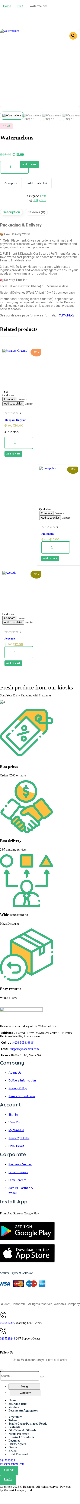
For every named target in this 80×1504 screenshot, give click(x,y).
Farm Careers (17, 1180)
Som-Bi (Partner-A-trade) (21, 1190)
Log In (8, 1479)
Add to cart (29, 164)
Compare (10, 183)
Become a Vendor (20, 1164)
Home (7, 6)
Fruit (20, 6)
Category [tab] (25, 1392)
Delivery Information (22, 1080)
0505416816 (7, 1322)
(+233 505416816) (23, 1042)
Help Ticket (16, 1146)
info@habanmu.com (12, 1463)
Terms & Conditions (22, 1096)
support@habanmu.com (24, 1049)
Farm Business (18, 1172)
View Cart (15, 1122)
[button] (73, 36)
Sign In (13, 1114)
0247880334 (7, 1460)
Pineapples (47, 533)
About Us (15, 1072)
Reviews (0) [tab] (36, 212)
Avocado (9, 638)
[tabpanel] (36, 1405)
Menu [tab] (24, 1386)
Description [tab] (11, 212)
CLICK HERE (66, 315)
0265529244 (8, 1338)
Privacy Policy (18, 1088)
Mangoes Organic (15, 419)
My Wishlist (16, 1130)
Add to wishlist (37, 183)
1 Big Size (39, 200)
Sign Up (9, 1469)
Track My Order (19, 1138)
